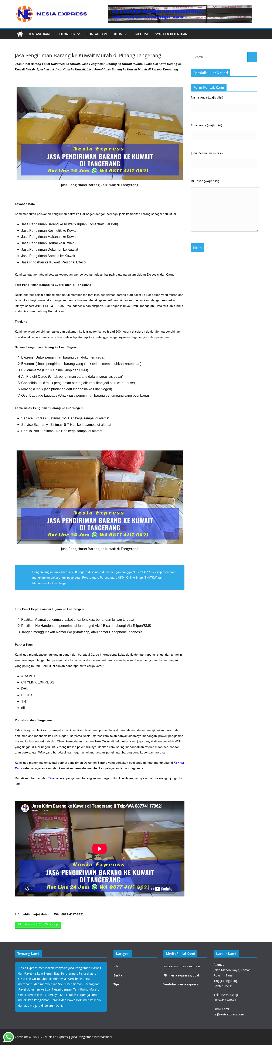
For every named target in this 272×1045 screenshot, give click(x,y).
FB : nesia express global (181, 975)
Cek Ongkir (66, 34)
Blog (118, 34)
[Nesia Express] (20, 34)
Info (116, 966)
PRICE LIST (141, 34)
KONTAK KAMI (97, 34)
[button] (77, 34)
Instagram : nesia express (181, 966)
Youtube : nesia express (180, 984)
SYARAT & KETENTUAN (171, 34)
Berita (117, 975)
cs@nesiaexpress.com (229, 1014)
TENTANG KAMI (39, 34)
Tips (116, 984)
